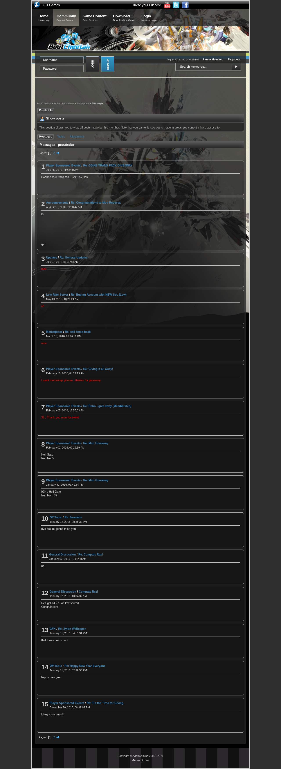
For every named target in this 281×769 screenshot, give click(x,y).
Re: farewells (73, 517)
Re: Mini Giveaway (95, 443)
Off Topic (56, 517)
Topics (61, 136)
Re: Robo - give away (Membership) (107, 406)
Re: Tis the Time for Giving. (105, 703)
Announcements (57, 202)
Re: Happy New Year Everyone (85, 666)
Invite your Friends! (147, 5)
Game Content (94, 18)
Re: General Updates (73, 257)
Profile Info (45, 110)
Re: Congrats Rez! (90, 554)
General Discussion (62, 554)
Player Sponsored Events (63, 165)
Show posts (83, 103)
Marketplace (54, 331)
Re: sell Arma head (78, 331)
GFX (53, 628)
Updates (51, 257)
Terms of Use (140, 760)
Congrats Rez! (88, 591)
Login (149, 18)
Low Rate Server (57, 294)
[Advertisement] (140, 89)
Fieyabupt (234, 59)
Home (44, 18)
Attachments (77, 136)
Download (124, 18)
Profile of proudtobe (64, 103)
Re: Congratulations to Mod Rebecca (96, 202)
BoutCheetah (44, 103)
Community (66, 18)
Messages (45, 136)
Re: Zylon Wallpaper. (72, 628)
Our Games (51, 5)
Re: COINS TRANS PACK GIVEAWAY (107, 165)
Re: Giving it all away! (98, 369)
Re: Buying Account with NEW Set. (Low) (98, 294)
